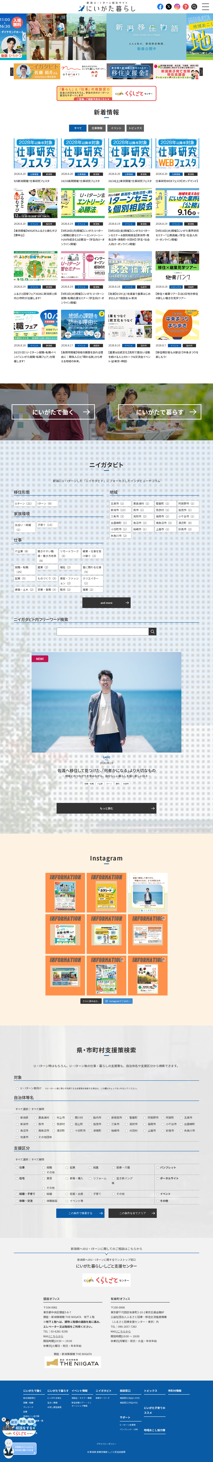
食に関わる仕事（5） (92, 569)
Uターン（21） (24, 503)
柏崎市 (115, 1130)
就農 (96, 1167)
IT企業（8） (22, 551)
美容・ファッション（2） (69, 580)
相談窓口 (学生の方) (129, 1402)
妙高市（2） (185, 529)
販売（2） (66, 590)
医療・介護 (123, 1167)
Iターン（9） (45, 503)
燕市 (41, 1124)
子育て (97, 1194)
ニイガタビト (104, 1391)
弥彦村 (60, 1124)
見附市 (133, 1124)
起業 (72, 1167)
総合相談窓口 (29, 1397)
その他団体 (45, 1137)
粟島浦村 (43, 1117)
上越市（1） (163, 529)
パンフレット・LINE (129, 1429)
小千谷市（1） (187, 516)
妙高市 (169, 1130)
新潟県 (24, 1117)
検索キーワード (103, 1397)
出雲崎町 (189, 1124)
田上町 (78, 1124)
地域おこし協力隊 (31, 1416)
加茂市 (97, 1124)
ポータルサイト (169, 1178)
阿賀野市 (152, 1117)
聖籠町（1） (163, 503)
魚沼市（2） (140, 523)
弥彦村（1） (163, 510)
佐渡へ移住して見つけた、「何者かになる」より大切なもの (107, 770)
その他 (50, 1172)
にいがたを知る (54, 1397)
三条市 (115, 1124)
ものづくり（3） (48, 578)
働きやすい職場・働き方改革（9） (47, 556)
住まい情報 (52, 1402)
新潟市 (24, 1124)
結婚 (49, 1194)
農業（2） (44, 567)
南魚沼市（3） (164, 523)
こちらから (56, 1336)
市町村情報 (174, 1391)
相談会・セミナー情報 (82, 1397)
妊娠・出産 (76, 1194)
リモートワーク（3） (69, 553)
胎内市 (97, 1117)
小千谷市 (171, 1124)
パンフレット (167, 1167)
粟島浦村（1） (142, 503)
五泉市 (188, 1117)
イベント (116, 128)
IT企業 (100, 783)
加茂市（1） (185, 510)
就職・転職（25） (21, 569)
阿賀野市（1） (187, 503)
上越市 (151, 1130)
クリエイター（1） (91, 580)
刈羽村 (133, 1130)
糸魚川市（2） (119, 536)
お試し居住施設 (54, 1407)
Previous (24, 37)
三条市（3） (118, 516)
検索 (152, 631)
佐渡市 (126, 783)
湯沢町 (60, 1130)
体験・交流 (26, 1201)
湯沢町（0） (185, 523)
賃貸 (49, 1178)
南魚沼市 (43, 1130)
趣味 (117, 783)
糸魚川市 (189, 1130)
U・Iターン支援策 (127, 1424)
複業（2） (89, 590)
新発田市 (116, 1117)
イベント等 (76, 1201)
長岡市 (151, 1124)
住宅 (22, 1178)
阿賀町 (169, 1117)
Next (189, 37)
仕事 (22, 1167)
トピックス (135, 128)
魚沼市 (24, 1130)
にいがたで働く (32, 1391)
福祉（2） (66, 567)
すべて (78, 128)
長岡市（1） (163, 516)
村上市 (60, 1117)
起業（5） (21, 578)
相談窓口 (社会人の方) (130, 1397)
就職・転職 (89, 783)
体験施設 (51, 1201)
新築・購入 (76, 1178)
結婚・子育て (27, 1194)
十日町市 (80, 1130)
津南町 (97, 1130)
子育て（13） (46, 525)
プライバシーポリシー (106, 1443)
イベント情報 (80, 1391)
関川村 (78, 1117)
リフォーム (99, 1178)
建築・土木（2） (25, 590)
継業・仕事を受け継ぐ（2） (92, 553)
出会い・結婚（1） (23, 527)
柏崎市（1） (140, 529)
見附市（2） (140, 516)
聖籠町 (133, 1117)
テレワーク (28, 1407)
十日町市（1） (119, 529)
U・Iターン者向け (31, 1088)
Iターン (109, 783)
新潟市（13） (119, 510)
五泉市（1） (118, 503)
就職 (49, 1167)
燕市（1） (139, 510)
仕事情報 (97, 128)
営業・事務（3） (48, 590)
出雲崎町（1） (119, 523)
